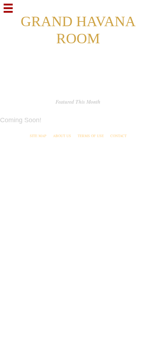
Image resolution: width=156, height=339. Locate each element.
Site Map (38, 135)
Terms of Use (91, 135)
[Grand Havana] (78, 43)
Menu (8, 8)
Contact (118, 135)
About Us (62, 135)
